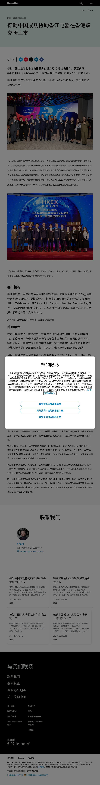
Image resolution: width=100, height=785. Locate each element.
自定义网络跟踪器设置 (50, 417)
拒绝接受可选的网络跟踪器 (50, 410)
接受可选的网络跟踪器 (50, 404)
